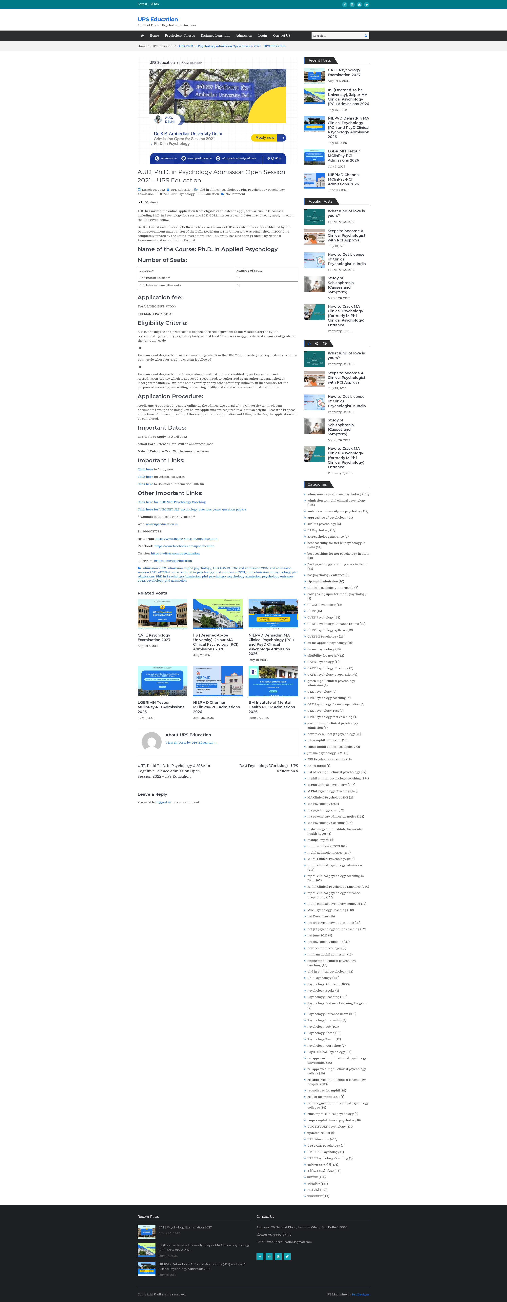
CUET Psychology (320, 617)
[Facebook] (344, 4)
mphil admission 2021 (323, 846)
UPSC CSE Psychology (323, 1145)
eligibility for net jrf (322, 655)
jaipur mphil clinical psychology (331, 747)
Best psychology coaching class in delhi (337, 564)
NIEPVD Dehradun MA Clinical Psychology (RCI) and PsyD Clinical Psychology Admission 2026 (271, 644)
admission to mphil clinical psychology (336, 500)
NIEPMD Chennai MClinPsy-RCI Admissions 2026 (216, 707)
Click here (145, 469)
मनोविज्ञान (312, 1177)
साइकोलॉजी (313, 1190)
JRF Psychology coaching (326, 759)
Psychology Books (321, 990)
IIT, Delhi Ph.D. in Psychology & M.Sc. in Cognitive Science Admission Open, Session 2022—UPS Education (174, 771)
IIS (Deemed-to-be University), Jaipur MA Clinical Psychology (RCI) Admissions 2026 (215, 642)
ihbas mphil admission (324, 740)
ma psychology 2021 (322, 810)
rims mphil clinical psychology (330, 1114)
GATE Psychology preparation (330, 674)
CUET (311, 611)
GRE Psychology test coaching (330, 717)
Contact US (282, 35)
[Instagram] (352, 4)
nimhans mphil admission (326, 954)
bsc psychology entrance (326, 575)
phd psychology (214, 576)
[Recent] (316, 343)
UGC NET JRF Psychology (175, 194)
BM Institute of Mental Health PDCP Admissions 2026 (272, 707)
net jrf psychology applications (330, 923)
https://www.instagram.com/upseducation (186, 539)
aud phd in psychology (197, 572)
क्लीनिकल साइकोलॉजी (319, 1164)
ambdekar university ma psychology (334, 511)
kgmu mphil (316, 766)
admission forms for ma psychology (334, 494)
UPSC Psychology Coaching (327, 1158)
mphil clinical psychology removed (333, 904)
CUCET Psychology (321, 605)
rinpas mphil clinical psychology (331, 1120)
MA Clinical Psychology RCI (327, 797)
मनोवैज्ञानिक (313, 1183)
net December (318, 916)
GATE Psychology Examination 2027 (154, 637)
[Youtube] (359, 4)
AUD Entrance (168, 572)
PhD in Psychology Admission (178, 576)
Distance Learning (215, 35)
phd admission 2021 (230, 572)
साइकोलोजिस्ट (315, 1196)
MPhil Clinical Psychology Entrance (334, 886)
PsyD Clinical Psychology (326, 1052)
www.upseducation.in (162, 524)
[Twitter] (366, 4)
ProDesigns (360, 1294)
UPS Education (158, 19)
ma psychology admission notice (331, 816)
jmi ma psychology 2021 (325, 753)
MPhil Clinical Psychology (326, 859)
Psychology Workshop (324, 1045)
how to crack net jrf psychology (331, 734)
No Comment (235, 194)
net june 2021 (317, 935)
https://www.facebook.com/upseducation (184, 546)
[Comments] (325, 343)
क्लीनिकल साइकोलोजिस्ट (320, 1171)
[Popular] (309, 343)
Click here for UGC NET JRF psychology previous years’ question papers (192, 509)
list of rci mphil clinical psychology (333, 772)
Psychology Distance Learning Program (337, 1003)
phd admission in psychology (268, 572)
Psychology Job (319, 1026)
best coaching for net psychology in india (338, 553)
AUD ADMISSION (224, 568)
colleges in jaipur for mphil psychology (336, 594)
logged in (163, 802)
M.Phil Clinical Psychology (327, 785)
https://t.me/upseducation (173, 561)
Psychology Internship (324, 1020)
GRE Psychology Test (323, 710)
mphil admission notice (325, 852)
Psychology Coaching (323, 997)
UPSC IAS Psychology (323, 1152)
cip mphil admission (322, 581)
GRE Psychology (319, 691)
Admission (244, 35)
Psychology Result (321, 1039)
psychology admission (244, 576)
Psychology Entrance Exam (327, 1014)
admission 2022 (154, 568)
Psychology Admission (324, 984)
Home (154, 35)
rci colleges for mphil (323, 1090)
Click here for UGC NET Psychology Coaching (172, 502)
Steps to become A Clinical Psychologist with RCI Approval (346, 235)
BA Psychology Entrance (325, 536)
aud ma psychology (321, 524)
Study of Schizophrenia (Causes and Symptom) (341, 285)
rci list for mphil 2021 (323, 1097)
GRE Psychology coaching (326, 698)
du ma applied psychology (327, 643)
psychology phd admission (166, 580)
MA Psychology (318, 804)
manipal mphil (318, 840)
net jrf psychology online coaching (333, 929)
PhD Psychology (253, 189)
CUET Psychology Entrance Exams (333, 624)
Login (262, 35)
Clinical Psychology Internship (330, 588)
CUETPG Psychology (322, 636)
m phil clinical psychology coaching (334, 778)
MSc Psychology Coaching (326, 910)
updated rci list (318, 1133)
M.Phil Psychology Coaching (328, 791)
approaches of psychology (327, 517)
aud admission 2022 (254, 568)
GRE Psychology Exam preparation (333, 704)
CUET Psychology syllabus (327, 630)
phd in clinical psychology (218, 189)
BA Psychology (318, 530)
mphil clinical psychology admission (334, 865)
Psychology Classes (180, 35)
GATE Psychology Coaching (327, 668)
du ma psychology (321, 649)
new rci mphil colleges (324, 948)
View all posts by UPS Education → (191, 742)
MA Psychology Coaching (326, 823)
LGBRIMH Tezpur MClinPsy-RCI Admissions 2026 (161, 707)
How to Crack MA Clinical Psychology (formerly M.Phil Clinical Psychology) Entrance (346, 315)
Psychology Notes (320, 1033)
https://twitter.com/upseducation (175, 553)
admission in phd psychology (189, 568)
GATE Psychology (320, 662)
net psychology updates (325, 942)
